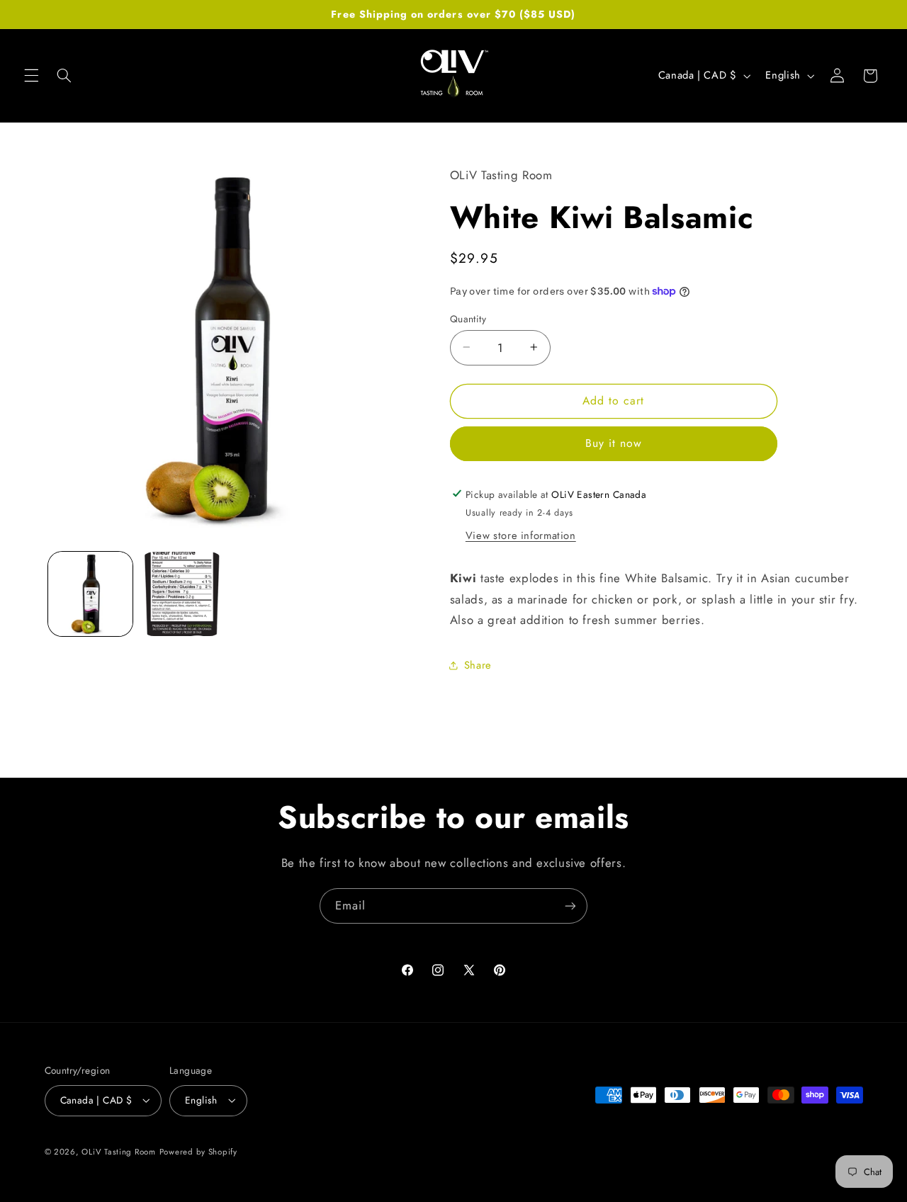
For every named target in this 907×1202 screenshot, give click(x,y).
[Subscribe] (570, 905)
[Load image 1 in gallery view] (90, 594)
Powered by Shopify (198, 1151)
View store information (521, 535)
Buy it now (614, 443)
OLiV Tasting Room (118, 1151)
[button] (31, 75)
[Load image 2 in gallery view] (182, 594)
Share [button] (478, 664)
